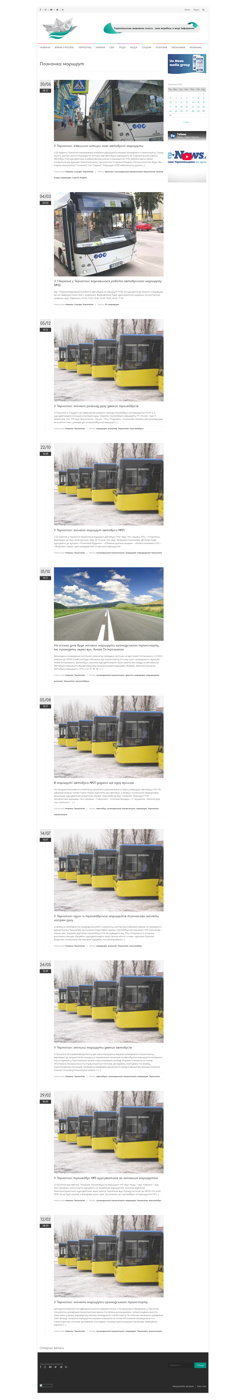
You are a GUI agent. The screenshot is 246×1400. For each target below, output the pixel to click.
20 (186, 107)
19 (181, 107)
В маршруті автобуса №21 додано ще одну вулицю (94, 783)
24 (170, 111)
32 (106, 304)
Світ (111, 48)
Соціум (146, 48)
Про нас (201, 1386)
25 (176, 111)
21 (193, 107)
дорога (129, 675)
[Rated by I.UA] (46, 1386)
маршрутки (152, 675)
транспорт (60, 814)
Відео (196, 10)
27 (187, 111)
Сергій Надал (79, 177)
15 (198, 102)
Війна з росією (64, 48)
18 (176, 107)
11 (176, 102)
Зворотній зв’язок (183, 1386)
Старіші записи (52, 1348)
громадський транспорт (110, 553)
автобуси (101, 1076)
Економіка (178, 48)
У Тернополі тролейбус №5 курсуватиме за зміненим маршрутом (106, 1178)
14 (193, 102)
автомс (109, 171)
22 (198, 107)
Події (122, 48)
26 (181, 111)
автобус (101, 808)
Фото (187, 10)
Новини (45, 48)
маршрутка (143, 553)
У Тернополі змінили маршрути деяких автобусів (93, 1047)
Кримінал (196, 48)
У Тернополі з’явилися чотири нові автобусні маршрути (98, 146)
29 (198, 111)
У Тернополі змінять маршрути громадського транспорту (101, 1302)
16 (204, 102)
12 (181, 102)
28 (193, 111)
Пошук (200, 1365)
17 (170, 107)
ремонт (58, 681)
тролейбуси (137, 428)
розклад (112, 428)
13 (187, 102)
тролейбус (135, 946)
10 (170, 102)
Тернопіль (84, 48)
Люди (133, 48)
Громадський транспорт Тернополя (134, 171)
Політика (161, 48)
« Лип (186, 122)
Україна (100, 48)
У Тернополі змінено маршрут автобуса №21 (89, 530)
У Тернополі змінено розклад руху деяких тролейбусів (96, 406)
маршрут (66, 177)
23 (203, 107)
